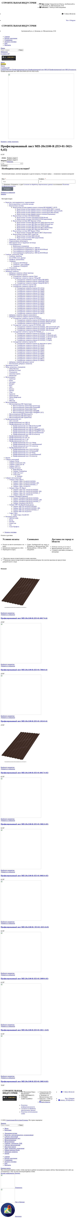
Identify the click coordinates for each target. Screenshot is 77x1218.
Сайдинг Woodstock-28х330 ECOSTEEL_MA (27, 500)
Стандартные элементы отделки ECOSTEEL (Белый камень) (36, 320)
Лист (10, 387)
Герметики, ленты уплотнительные (20, 239)
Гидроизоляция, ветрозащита (18, 241)
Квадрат (11, 384)
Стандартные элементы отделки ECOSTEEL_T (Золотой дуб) (36, 335)
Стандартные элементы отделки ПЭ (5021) (30, 301)
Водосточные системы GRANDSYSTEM (26, 216)
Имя (3, 179)
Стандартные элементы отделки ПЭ (24, 286)
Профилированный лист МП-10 (19, 422)
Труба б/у (12, 394)
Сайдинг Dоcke (14, 461)
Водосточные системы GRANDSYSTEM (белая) (32, 217)
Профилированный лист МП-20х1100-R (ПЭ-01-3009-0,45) (24, 979)
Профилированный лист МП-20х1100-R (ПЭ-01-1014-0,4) (24, 721)
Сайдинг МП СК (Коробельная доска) (21, 505)
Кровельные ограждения (21, 246)
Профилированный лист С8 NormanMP (25, 451)
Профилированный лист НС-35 (19, 437)
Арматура (12, 379)
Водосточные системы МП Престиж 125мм (27, 221)
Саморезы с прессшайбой (21, 264)
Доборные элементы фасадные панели (21, 362)
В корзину (4, 165)
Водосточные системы (16, 206)
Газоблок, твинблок (15, 256)
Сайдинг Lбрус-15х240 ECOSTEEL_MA (26, 483)
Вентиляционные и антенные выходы (21, 204)
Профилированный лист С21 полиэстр (25, 446)
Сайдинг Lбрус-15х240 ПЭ (21, 486)
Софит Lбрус (13, 513)
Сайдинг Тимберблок (20, 471)
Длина (4, 158)
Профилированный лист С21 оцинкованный (27, 444)
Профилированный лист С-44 (18, 439)
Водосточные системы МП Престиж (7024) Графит (33, 226)
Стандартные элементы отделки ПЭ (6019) (30, 306)
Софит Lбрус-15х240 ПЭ (21, 515)
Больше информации (7, 1173)
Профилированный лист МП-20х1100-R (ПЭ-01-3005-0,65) (24, 1081)
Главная (3, 69)
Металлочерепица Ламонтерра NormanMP (26, 407)
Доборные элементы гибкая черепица (21, 273)
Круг (10, 385)
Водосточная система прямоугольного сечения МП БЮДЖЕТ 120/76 (35, 207)
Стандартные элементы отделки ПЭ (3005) (30, 293)
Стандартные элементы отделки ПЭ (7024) (30, 311)
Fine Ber (11, 521)
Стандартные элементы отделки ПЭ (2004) (30, 290)
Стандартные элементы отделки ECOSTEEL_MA (29, 325)
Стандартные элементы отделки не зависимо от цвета (34, 343)
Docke (11, 520)
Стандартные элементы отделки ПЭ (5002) (30, 298)
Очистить (10, 161)
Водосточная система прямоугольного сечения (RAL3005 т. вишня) (38, 209)
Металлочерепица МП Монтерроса (20, 416)
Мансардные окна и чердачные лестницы (22, 243)
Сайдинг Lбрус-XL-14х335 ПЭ (23, 495)
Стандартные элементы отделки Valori (25, 276)
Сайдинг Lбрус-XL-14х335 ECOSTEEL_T (26, 493)
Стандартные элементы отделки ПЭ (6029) (30, 308)
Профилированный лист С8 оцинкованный (27, 454)
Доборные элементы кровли (18, 274)
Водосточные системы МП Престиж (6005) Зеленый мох (35, 224)
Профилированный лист (20, 69)
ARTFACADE (13, 518)
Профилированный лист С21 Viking (24, 442)
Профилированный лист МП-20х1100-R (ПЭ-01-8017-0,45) (24, 773)
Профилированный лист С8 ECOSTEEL (26, 449)
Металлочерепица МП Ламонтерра (20, 404)
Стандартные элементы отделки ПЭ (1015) (30, 347)
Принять (17, 1173)
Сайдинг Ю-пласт (15, 468)
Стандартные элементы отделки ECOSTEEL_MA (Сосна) (35, 330)
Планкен (19, 476)
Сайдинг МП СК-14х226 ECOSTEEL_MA (26, 508)
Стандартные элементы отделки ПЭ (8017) (30, 313)
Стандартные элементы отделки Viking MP (27, 278)
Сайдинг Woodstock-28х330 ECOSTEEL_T (26, 501)
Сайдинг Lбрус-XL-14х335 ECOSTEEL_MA (27, 491)
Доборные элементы (12, 271)
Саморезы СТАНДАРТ (20, 266)
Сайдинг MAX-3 (14, 466)
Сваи (10, 392)
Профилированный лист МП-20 (38, 69)
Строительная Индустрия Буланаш (17, 1120)
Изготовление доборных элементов (20, 363)
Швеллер (12, 400)
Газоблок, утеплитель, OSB (14, 254)
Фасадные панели (11, 516)
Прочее (11, 390)
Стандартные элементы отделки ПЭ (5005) (30, 300)
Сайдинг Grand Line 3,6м (17, 463)
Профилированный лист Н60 (18, 436)
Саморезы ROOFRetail (20, 263)
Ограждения (13, 372)
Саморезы (12, 261)
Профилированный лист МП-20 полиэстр (62, 69)
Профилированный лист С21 (18, 441)
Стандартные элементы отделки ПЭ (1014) (30, 288)
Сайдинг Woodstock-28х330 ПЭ (23, 503)
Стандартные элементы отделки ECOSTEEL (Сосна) (34, 323)
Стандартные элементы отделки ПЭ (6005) (30, 305)
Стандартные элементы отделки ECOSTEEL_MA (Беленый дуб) (37, 328)
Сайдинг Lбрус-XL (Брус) (17, 488)
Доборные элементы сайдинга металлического (24, 316)
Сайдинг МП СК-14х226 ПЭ (22, 511)
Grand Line (12, 523)
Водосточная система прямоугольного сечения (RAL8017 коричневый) (39, 211)
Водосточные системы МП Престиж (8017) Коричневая (34, 227)
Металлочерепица (11, 402)
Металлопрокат (10, 377)
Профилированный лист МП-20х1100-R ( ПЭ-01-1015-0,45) (25, 927)
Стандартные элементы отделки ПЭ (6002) (30, 303)
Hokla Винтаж (17, 469)
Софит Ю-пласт (18, 473)
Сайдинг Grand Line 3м (16, 464)
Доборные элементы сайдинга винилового (23, 315)
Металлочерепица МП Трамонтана (20, 417)
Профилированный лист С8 (18, 447)
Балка (11, 380)
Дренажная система (11, 365)
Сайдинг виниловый (12, 459)
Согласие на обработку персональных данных (38, 184)
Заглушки (12, 382)
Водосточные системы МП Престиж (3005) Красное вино (35, 222)
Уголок (11, 399)
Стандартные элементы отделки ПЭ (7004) (30, 310)
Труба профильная (15, 397)
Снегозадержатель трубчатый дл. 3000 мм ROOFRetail (30, 253)
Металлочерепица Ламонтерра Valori (25, 409)
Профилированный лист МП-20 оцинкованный (28, 432)
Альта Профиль (14, 526)
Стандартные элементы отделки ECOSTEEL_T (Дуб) (34, 333)
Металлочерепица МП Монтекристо (21, 414)
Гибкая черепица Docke (13, 269)
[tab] (40, 532)
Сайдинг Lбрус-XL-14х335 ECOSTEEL (25, 489)
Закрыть (3, 194)
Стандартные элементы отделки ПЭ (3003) (30, 291)
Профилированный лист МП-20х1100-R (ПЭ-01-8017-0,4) (24, 618)
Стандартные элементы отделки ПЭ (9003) (30, 360)
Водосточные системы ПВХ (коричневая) (30, 237)
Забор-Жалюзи (14, 369)
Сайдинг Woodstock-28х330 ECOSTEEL (26, 498)
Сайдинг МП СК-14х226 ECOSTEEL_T (26, 510)
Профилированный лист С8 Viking (24, 453)
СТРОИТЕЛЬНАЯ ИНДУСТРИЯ (19, 3)
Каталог (3, 64)
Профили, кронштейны (16, 259)
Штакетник (13, 375)
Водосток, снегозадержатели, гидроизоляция (19, 202)
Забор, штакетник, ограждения (15, 367)
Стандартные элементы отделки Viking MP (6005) (33, 279)
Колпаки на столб (15, 370)
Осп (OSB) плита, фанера (17, 258)
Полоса (11, 389)
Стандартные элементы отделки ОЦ (24, 285)
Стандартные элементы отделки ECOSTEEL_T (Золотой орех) (37, 337)
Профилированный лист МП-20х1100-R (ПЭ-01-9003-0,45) (24, 876)
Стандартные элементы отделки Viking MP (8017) (33, 283)
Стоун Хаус (16, 474)
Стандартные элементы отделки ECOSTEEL (27, 318)
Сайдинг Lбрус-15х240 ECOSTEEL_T (25, 484)
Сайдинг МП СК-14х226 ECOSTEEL (25, 506)
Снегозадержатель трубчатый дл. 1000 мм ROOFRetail (30, 249)
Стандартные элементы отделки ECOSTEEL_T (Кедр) (34, 338)
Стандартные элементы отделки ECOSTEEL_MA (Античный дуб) (38, 327)
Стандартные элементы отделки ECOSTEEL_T (28, 332)
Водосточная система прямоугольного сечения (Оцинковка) (36, 214)
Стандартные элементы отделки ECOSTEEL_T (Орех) (34, 340)
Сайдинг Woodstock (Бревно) (18, 496)
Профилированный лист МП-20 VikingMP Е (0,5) (29, 431)
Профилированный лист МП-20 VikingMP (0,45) (28, 429)
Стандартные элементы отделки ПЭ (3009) (30, 295)
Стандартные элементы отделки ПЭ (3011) (30, 296)
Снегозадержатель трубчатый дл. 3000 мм (26, 251)
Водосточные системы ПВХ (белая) (28, 236)
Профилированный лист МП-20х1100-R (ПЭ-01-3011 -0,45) (25, 1030)
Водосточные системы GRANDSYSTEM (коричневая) (34, 219)
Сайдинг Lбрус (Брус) (16, 479)
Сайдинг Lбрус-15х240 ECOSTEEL (24, 481)
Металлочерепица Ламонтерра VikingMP (26, 411)
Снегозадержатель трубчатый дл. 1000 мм (26, 248)
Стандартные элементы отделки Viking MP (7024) (33, 281)
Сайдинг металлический (13, 478)
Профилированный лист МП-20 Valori (25, 427)
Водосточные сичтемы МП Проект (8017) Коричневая (34, 232)
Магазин (9, 69)
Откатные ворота (14, 374)
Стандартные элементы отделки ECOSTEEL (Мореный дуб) (36, 321)
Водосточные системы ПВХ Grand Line (25, 234)
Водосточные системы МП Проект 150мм (26, 231)
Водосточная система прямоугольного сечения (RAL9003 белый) (38, 212)
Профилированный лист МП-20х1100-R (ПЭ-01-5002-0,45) (24, 824)
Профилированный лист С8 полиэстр (25, 456)
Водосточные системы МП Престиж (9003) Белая (32, 229)
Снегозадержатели (15, 244)
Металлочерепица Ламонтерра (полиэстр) (26, 405)
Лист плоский (13, 421)
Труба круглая (13, 395)
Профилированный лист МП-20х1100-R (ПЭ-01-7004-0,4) (24, 670)
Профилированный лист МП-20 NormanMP (27, 426)
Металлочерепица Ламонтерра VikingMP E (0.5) (28, 412)
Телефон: (41, 179)
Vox (10, 525)
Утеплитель (13, 268)
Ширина (4, 160)
